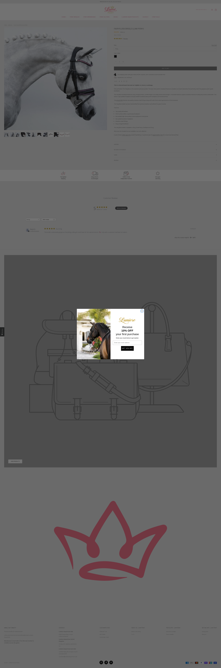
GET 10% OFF (127, 348)
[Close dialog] (141, 311)
